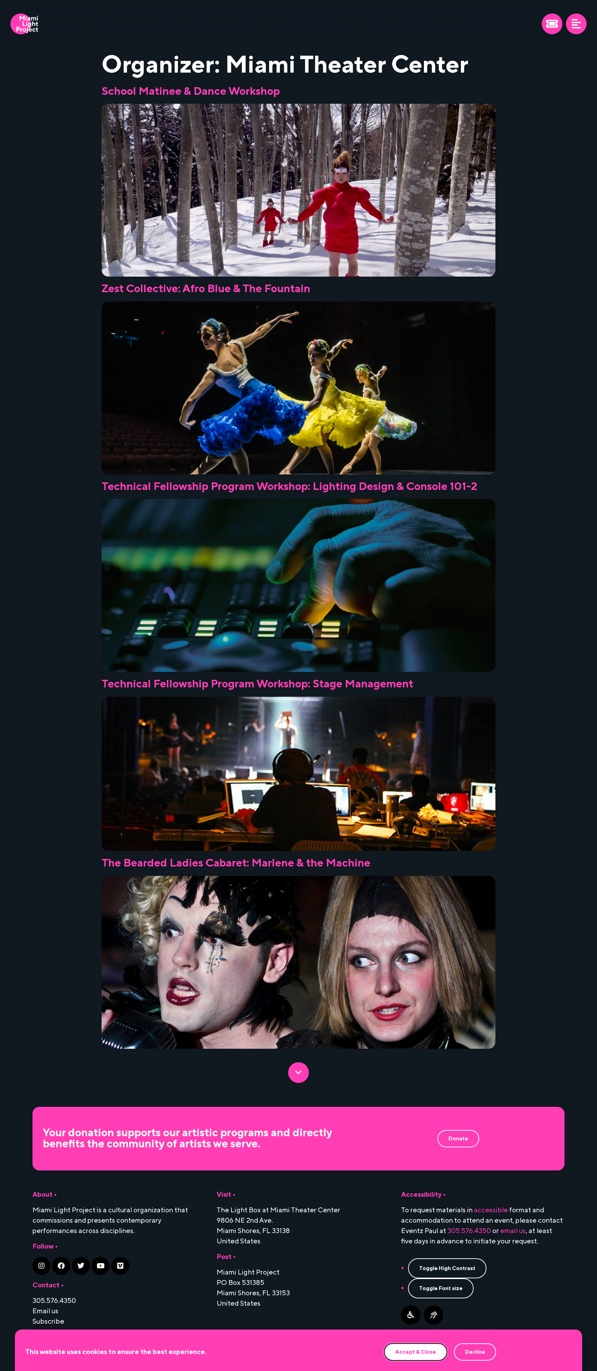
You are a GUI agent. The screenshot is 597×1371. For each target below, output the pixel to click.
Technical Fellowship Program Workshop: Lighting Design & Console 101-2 (289, 487)
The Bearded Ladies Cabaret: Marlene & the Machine (236, 863)
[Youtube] (101, 1266)
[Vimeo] (120, 1266)
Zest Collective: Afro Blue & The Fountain (206, 289)
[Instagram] (41, 1266)
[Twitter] (81, 1266)
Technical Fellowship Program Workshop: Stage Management (257, 684)
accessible (491, 1210)
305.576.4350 (469, 1230)
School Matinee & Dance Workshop (191, 91)
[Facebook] (61, 1266)
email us (513, 1230)
